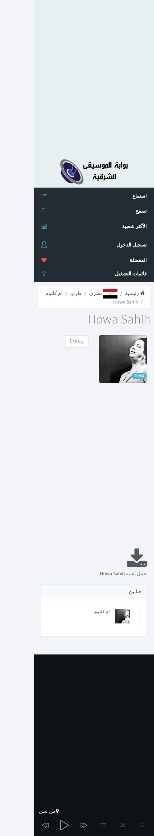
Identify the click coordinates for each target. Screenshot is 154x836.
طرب (76, 293)
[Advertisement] (77, 76)
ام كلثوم (54, 293)
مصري (96, 293)
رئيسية (132, 293)
